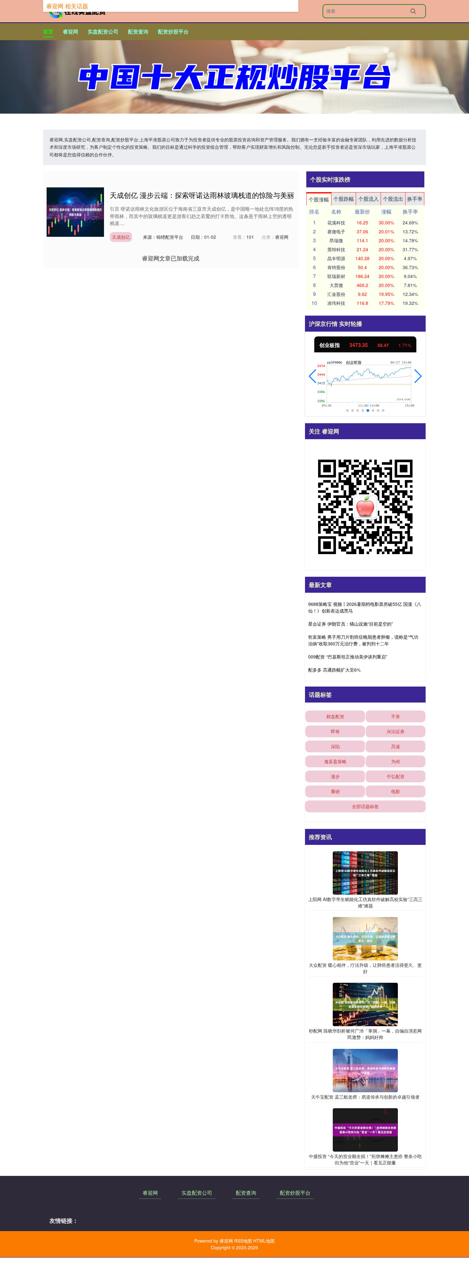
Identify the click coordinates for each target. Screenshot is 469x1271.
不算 (395, 716)
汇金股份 (336, 294)
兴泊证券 (396, 731)
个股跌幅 (343, 198)
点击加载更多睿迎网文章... (171, 258)
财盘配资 (335, 716)
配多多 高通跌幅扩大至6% (334, 669)
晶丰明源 (336, 258)
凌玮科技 (336, 303)
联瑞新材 (336, 276)
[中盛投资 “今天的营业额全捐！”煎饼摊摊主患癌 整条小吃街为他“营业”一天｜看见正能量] (365, 1129)
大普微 (336, 285)
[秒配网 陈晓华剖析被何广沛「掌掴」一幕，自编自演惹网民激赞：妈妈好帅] (365, 1004)
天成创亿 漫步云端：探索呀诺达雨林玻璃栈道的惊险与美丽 (202, 195)
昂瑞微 (336, 240)
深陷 (335, 746)
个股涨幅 (319, 199)
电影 (395, 791)
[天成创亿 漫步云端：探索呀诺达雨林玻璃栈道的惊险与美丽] (75, 211)
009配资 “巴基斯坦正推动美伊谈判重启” (347, 656)
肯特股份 (336, 267)
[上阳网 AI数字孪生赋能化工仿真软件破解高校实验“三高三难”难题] (365, 872)
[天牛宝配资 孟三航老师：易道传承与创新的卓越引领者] (365, 1069)
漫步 (335, 776)
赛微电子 (336, 231)
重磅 (335, 791)
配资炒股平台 (173, 31)
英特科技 (336, 249)
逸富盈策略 (335, 761)
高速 (395, 746)
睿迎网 (70, 31)
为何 (395, 761)
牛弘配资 (396, 776)
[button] (312, 376)
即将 (335, 731)
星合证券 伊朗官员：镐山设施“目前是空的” (350, 623)
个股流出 (393, 198)
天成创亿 (121, 237)
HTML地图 (264, 1240)
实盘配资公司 (103, 31)
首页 (48, 31)
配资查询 (138, 31)
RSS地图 (243, 1240)
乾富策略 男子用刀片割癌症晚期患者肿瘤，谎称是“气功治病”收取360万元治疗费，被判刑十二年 (363, 640)
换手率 (414, 198)
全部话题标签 (365, 806)
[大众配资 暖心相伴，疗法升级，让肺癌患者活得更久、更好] (365, 938)
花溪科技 (336, 222)
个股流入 (368, 198)
